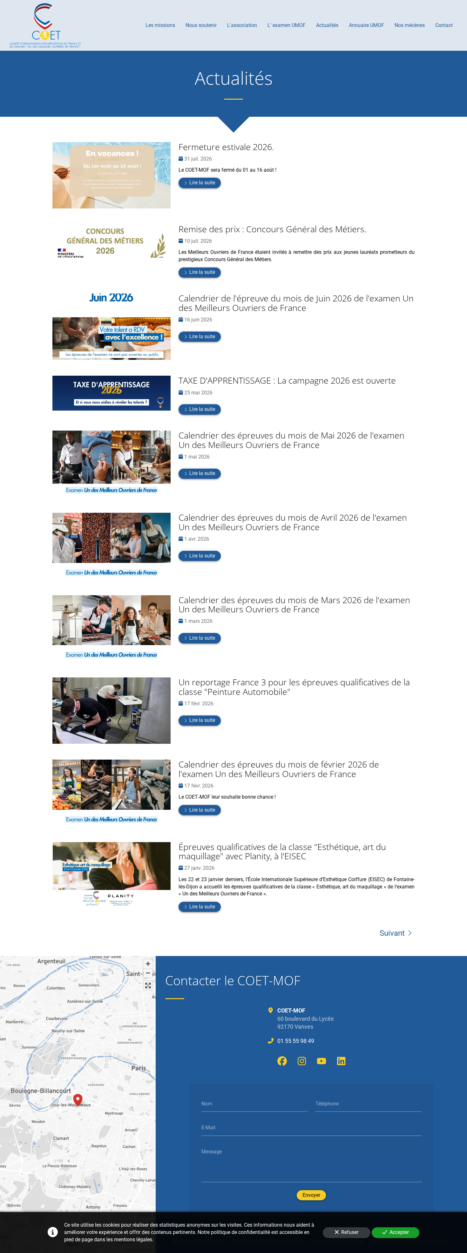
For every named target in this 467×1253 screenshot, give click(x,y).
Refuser (349, 1232)
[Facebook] (282, 1061)
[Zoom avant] (147, 963)
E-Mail (208, 1127)
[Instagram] (302, 1061)
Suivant (392, 933)
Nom (206, 1103)
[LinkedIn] (341, 1061)
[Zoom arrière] (147, 973)
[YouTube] (321, 1061)
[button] (78, 1099)
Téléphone (327, 1103)
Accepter (399, 1232)
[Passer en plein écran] (147, 985)
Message (211, 1151)
